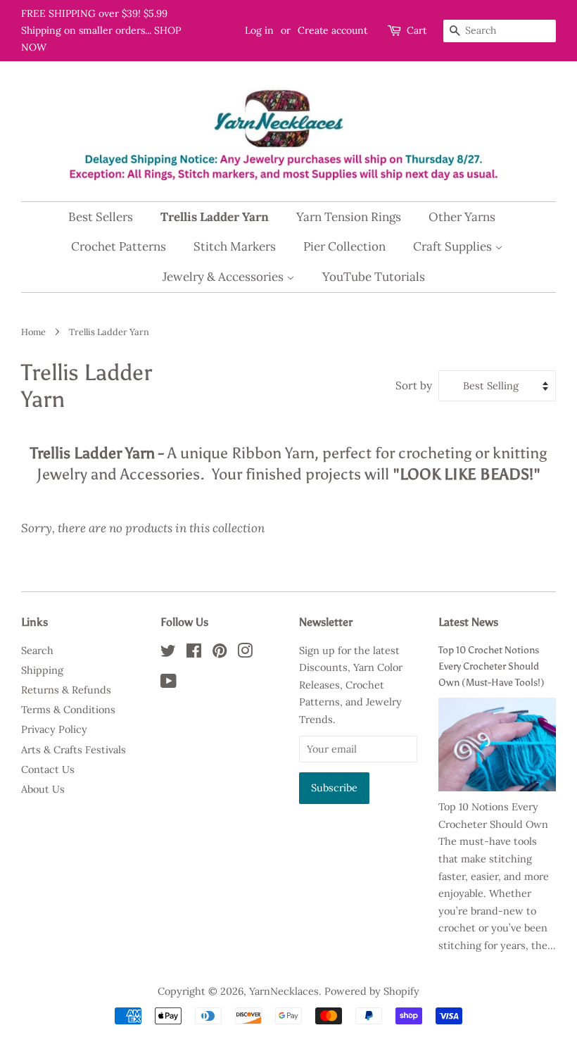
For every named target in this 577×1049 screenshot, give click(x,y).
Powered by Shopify (371, 991)
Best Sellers (100, 217)
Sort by (413, 385)
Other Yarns (462, 217)
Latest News (468, 622)
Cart (416, 30)
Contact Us (48, 769)
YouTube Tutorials (373, 276)
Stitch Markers (235, 246)
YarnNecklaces (284, 991)
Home (33, 331)
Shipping (42, 670)
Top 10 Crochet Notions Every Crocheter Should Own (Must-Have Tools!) (491, 666)
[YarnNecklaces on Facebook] (194, 653)
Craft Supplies (454, 246)
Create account (332, 30)
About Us (43, 789)
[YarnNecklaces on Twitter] (168, 653)
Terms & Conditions (68, 709)
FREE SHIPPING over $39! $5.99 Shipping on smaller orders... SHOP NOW (101, 30)
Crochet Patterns (118, 246)
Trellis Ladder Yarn (214, 217)
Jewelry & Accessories (224, 276)
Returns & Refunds (66, 689)
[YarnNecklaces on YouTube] (168, 683)
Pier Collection (344, 246)
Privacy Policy (54, 729)
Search (37, 650)
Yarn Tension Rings (348, 217)
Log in (259, 30)
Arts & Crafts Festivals (73, 749)
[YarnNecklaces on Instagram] (245, 653)
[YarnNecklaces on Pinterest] (219, 653)
